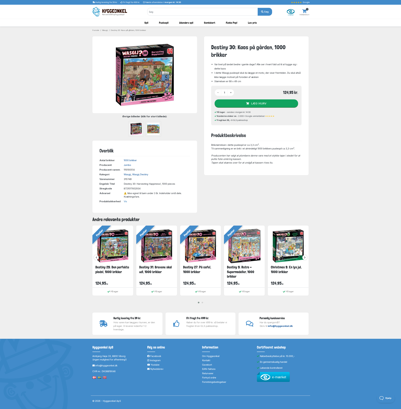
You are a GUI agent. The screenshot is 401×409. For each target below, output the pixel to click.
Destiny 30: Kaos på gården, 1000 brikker (128, 30)
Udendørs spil (186, 22)
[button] (198, 302)
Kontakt (206, 360)
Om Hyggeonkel (210, 356)
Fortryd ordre (209, 377)
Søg (266, 11)
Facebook (155, 356)
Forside (95, 30)
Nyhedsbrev (156, 368)
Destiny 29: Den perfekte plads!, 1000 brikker (112, 269)
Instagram (155, 360)
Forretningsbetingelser (214, 381)
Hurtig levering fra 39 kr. (106, 2)
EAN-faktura (208, 368)
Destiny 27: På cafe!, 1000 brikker (197, 269)
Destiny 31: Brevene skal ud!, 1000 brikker (155, 269)
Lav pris (252, 22)
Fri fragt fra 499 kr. (131, 2)
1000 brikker (130, 160)
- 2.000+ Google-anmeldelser (246, 116)
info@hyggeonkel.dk (280, 326)
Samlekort (209, 22)
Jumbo (127, 165)
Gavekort (207, 364)
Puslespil (164, 22)
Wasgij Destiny (140, 174)
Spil (146, 22)
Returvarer (207, 373)
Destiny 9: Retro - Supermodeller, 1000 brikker (240, 271)
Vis (125, 201)
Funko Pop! (231, 22)
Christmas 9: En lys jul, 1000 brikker (286, 269)
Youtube (154, 364)
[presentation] (96, 257)
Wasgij (105, 30)
